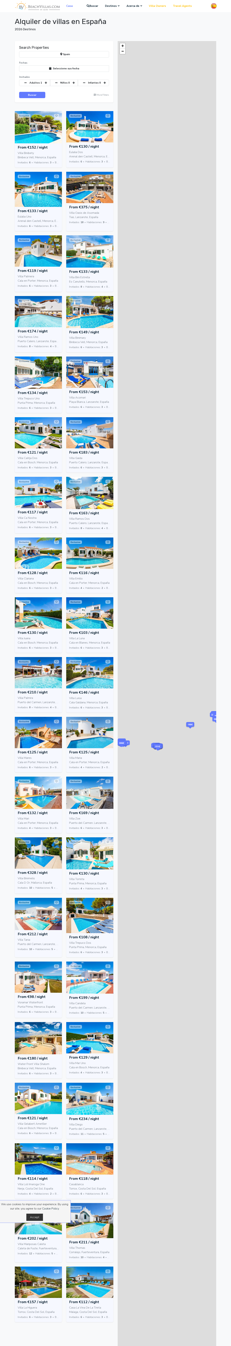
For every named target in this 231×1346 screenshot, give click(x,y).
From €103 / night (84, 632)
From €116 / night (84, 572)
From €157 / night (33, 1302)
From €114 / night (33, 1178)
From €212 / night (33, 934)
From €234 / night (84, 1118)
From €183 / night (84, 452)
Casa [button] (69, 6)
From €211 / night (84, 1242)
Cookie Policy (50, 1209)
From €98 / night (31, 996)
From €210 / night (33, 692)
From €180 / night (33, 1058)
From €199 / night (84, 997)
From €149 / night (84, 332)
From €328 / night (33, 872)
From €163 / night (84, 513)
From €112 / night (84, 1302)
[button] (121, 747)
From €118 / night (84, 1178)
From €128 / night (33, 572)
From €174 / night (33, 331)
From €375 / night (84, 207)
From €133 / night (33, 211)
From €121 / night (33, 452)
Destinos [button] (111, 6)
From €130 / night (84, 146)
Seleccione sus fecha (65, 68)
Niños (65, 82)
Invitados (24, 77)
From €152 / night (33, 147)
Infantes (94, 82)
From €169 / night (84, 812)
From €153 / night (84, 391)
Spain (66, 54)
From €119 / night (33, 270)
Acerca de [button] (133, 6)
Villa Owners (157, 6)
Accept (34, 1217)
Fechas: (23, 62)
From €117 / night (33, 512)
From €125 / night (33, 752)
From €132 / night (33, 812)
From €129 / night (84, 1057)
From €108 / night (84, 937)
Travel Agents (182, 6)
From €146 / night (84, 692)
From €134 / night (33, 392)
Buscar (93, 6)
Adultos (35, 82)
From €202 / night (33, 1238)
